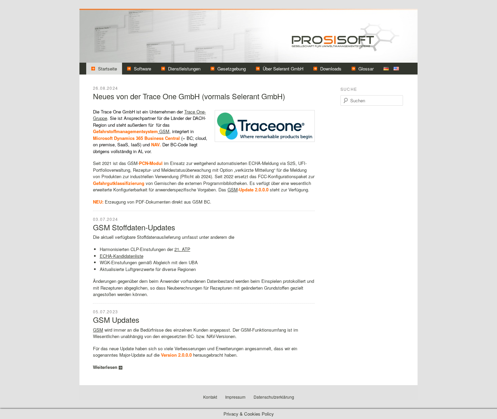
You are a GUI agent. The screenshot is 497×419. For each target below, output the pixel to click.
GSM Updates (116, 319)
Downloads (330, 68)
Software (142, 68)
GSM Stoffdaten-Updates (134, 227)
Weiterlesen (105, 367)
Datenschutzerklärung (274, 397)
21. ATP (182, 249)
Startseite (107, 68)
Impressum (235, 397)
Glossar (366, 68)
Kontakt (210, 397)
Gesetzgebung (231, 68)
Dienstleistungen (184, 68)
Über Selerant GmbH (283, 68)
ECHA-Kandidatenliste (121, 256)
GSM (163, 131)
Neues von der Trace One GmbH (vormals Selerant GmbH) (189, 96)
